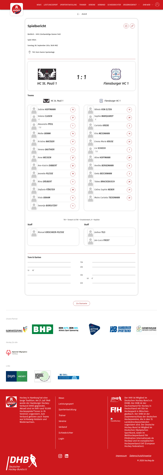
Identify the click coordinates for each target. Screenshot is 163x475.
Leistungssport (51, 5)
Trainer (82, 5)
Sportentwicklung (68, 5)
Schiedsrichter (114, 5)
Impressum (121, 455)
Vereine (91, 5)
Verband (101, 5)
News (39, 5)
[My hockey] (157, 4)
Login (61, 438)
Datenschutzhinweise (140, 455)
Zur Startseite (81, 303)
